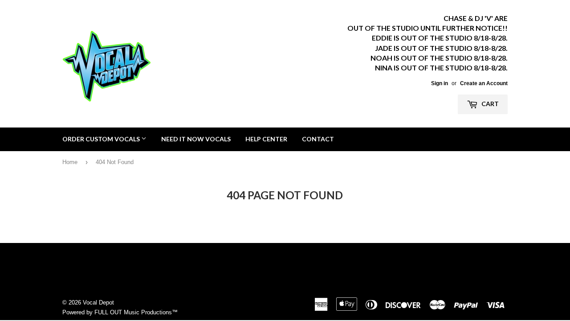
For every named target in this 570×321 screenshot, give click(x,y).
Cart (489, 103)
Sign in (439, 83)
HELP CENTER (266, 139)
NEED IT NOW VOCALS (196, 139)
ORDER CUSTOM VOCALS (101, 139)
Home (69, 162)
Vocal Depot (98, 302)
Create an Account (484, 83)
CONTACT (318, 139)
